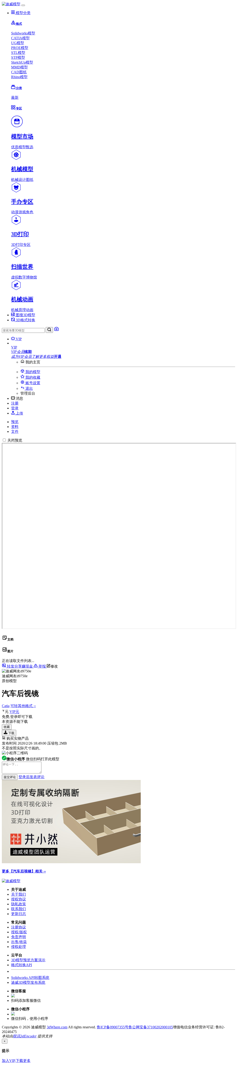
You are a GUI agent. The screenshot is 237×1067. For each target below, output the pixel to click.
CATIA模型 (20, 38)
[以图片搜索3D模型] (56, 330)
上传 (19, 413)
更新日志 (18, 914)
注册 (15, 403)
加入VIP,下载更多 (16, 1061)
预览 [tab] (15, 422)
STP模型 (18, 57)
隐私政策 (18, 904)
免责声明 (18, 937)
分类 (18, 88)
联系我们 (18, 909)
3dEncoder (28, 1036)
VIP (18, 339)
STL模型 (18, 53)
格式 (18, 23)
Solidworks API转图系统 (30, 978)
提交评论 (10, 777)
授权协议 (18, 899)
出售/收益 (19, 942)
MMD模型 (19, 67)
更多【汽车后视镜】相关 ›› (24, 871)
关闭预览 (14, 440)
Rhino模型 (19, 77)
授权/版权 (19, 932)
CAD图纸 (19, 72)
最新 (15, 97)
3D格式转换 (25, 320)
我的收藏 (32, 377)
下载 (10, 733)
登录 (15, 408)
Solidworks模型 (23, 33)
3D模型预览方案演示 (28, 960)
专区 (18, 108)
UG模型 (17, 43)
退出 (29, 388)
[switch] (4, 440)
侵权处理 (18, 947)
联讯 (16, 1036)
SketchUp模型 (22, 62)
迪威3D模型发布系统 (28, 982)
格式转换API (21, 965)
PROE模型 (19, 48)
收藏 (7, 727)
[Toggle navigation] (23, 5)
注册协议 (18, 927)
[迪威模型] (11, 4)
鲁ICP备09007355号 (112, 1027)
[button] (123, 347)
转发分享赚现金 (20, 666)
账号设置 (32, 383)
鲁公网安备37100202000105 (150, 1027)
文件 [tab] (15, 431)
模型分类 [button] (23, 13)
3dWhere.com (57, 1027)
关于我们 (18, 894)
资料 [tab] (15, 427)
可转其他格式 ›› (23, 706)
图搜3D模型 (25, 315)
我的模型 (32, 372)
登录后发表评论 (31, 777)
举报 (42, 666)
